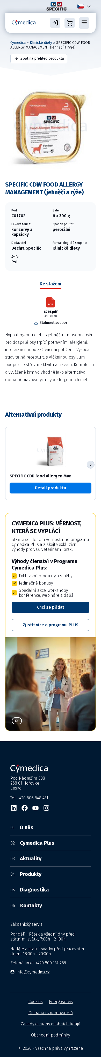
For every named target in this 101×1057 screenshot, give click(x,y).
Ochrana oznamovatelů (50, 1012)
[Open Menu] (84, 23)
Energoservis (61, 1001)
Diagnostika (29, 890)
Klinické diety (41, 42)
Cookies (35, 1001)
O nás (21, 827)
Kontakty (26, 905)
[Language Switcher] (88, 6)
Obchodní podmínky (50, 1035)
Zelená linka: (38, 962)
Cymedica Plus (32, 843)
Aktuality (25, 858)
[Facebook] (24, 808)
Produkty (25, 874)
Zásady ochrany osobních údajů (50, 1023)
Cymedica (18, 42)
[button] (91, 465)
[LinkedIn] (13, 808)
